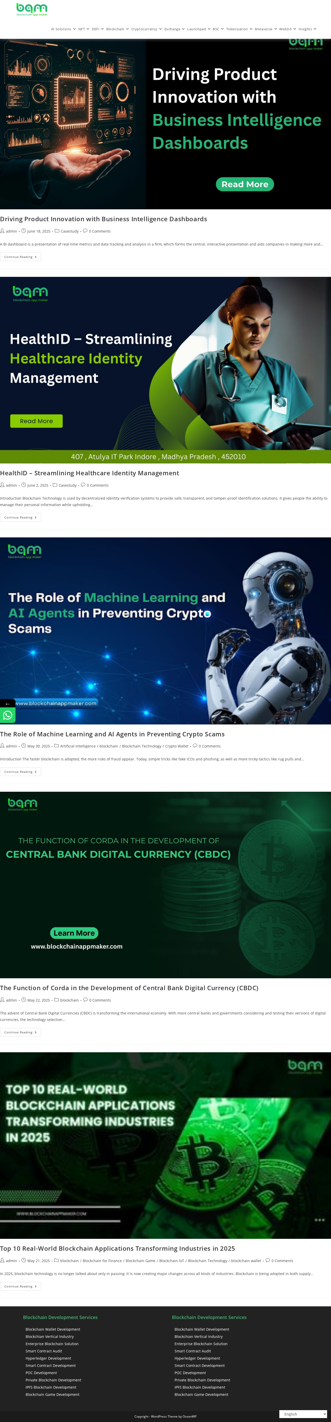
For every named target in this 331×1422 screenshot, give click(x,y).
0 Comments (100, 231)
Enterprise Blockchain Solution (52, 1343)
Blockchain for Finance (102, 1260)
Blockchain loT (171, 1260)
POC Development (41, 1372)
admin (11, 231)
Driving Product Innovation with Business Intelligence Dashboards (103, 218)
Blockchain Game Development (52, 1394)
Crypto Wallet (177, 746)
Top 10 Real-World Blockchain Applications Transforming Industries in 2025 (117, 1248)
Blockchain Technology (141, 746)
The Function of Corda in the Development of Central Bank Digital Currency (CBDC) (129, 987)
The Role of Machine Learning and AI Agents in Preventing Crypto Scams (112, 734)
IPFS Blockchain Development (51, 1387)
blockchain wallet (246, 1260)
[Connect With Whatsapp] (8, 715)
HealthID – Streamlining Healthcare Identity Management (89, 473)
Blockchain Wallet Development (53, 1329)
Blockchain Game (140, 1260)
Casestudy (70, 231)
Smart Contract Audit (44, 1351)
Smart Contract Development (51, 1365)
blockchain (109, 746)
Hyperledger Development (48, 1358)
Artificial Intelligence (78, 746)
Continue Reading (22, 256)
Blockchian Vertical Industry (50, 1336)
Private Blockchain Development (53, 1379)
